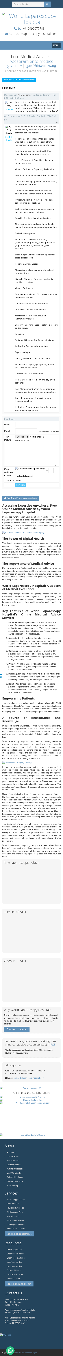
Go (47, 4)
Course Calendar (14, 1164)
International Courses (16, 1228)
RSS (53, 1044)
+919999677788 (33, 28)
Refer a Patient (13, 1203)
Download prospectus (17, 1029)
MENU (57, 46)
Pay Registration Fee (15, 1207)
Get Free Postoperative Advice (22, 498)
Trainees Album (13, 1278)
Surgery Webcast (14, 1270)
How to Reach (13, 1160)
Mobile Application (14, 1249)
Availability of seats (15, 1168)
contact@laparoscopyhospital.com (33, 34)
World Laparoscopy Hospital (26, 1352)
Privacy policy (12, 1185)
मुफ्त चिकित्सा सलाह (41, 66)
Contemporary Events (16, 1224)
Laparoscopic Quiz (14, 1262)
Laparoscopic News (15, 1274)
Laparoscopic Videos (15, 1253)
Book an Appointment (16, 1199)
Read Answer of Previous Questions (19, 80)
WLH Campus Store (15, 1212)
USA (52, 71)
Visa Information (13, 1216)
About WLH (11, 1152)
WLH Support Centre (15, 1220)
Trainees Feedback (15, 1177)
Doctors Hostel (13, 1156)
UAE (44, 71)
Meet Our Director (14, 1172)
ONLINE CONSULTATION (19, 1283)
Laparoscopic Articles (16, 1257)
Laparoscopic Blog (14, 1266)
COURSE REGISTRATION (19, 1233)
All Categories (24, 95)
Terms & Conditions (15, 1181)
